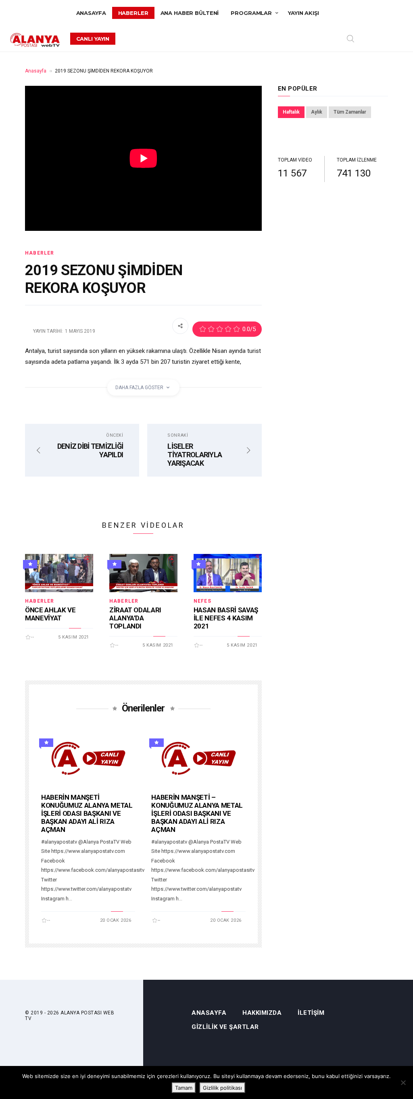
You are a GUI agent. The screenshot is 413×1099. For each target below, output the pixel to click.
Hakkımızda (262, 1013)
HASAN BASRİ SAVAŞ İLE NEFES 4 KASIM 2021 (226, 618)
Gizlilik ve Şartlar (225, 1027)
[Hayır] (403, 1082)
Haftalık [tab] (291, 112)
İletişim (311, 1013)
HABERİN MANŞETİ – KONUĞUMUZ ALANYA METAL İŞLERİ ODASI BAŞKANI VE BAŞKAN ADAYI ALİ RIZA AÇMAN (197, 813)
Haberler (133, 13)
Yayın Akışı (303, 13)
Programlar (251, 13)
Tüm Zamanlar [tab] (350, 112)
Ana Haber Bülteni (190, 13)
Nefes (202, 601)
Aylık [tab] (316, 112)
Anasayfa (91, 13)
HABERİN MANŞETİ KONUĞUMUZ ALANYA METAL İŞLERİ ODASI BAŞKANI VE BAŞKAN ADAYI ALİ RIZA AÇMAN (87, 813)
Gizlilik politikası (222, 1087)
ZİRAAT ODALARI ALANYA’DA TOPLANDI (135, 618)
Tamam (183, 1087)
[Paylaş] (180, 325)
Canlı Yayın (93, 38)
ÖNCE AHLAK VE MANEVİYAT (50, 614)
